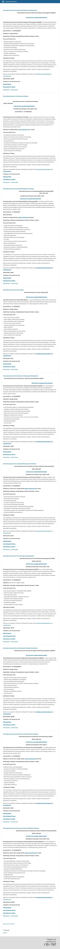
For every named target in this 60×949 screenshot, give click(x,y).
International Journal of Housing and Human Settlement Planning (21, 828)
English (5, 933)
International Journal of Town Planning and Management (18, 556)
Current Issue (14, 89)
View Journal (6, 89)
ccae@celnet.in (7, 76)
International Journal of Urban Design (13, 290)
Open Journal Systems (9, 924)
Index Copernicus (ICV (24, 129)
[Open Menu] (3, 1)
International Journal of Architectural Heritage (15, 96)
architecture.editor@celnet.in (43, 74)
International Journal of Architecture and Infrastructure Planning (20, 734)
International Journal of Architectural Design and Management (20, 10)
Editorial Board (7, 907)
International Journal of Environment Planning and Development (20, 376)
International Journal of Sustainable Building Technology (18, 188)
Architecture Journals (11, 1)
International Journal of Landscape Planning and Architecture (19, 464)
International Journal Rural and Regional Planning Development (20, 648)
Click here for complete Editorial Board (36, 17)
